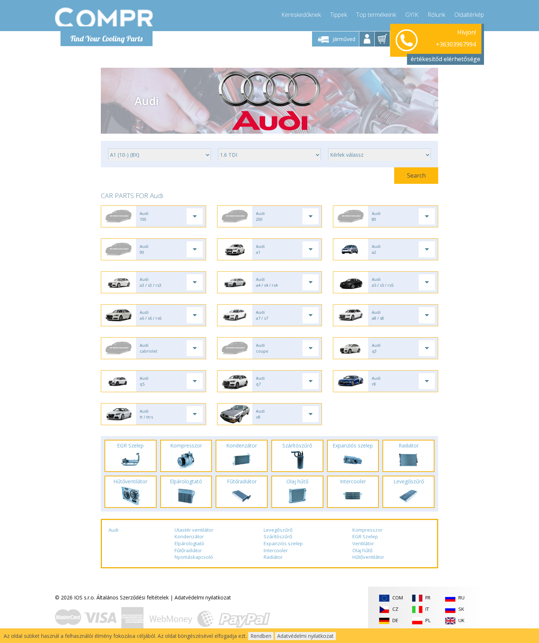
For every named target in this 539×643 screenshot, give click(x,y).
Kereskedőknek (301, 14)
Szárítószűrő (278, 536)
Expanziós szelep (283, 543)
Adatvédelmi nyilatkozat (203, 597)
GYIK (411, 14)
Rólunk (436, 14)
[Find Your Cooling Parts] (104, 16)
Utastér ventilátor (194, 530)
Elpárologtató (189, 543)
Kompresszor (367, 530)
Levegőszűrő (278, 530)
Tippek (338, 14)
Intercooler (276, 550)
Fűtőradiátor (188, 550)
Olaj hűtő (362, 550)
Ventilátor (363, 543)
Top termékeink (376, 14)
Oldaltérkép (469, 14)
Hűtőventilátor (368, 557)
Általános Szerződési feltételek (132, 597)
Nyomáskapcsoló (194, 557)
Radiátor (273, 557)
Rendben (260, 635)
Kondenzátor (189, 536)
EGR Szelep (365, 536)
